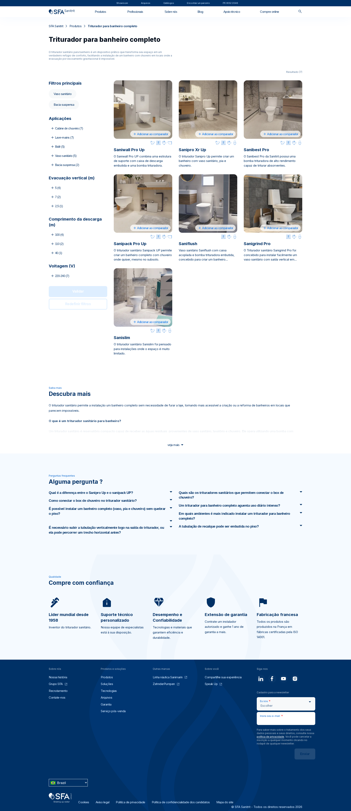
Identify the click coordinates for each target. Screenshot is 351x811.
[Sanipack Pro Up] (143, 203)
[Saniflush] (208, 203)
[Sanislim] (143, 297)
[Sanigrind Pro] (273, 203)
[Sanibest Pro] (273, 109)
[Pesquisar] (300, 11)
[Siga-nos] (261, 679)
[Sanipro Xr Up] (208, 109)
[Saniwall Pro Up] (143, 109)
